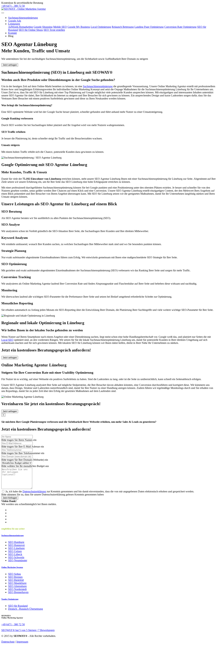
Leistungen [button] (14, 23)
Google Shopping (43, 26)
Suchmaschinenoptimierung (23, 17)
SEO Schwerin (16, 557)
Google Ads (14, 20)
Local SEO (7, 339)
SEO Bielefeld (16, 580)
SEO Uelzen (15, 551)
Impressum (22, 641)
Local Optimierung (101, 26)
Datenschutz (8, 641)
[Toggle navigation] (2, 12)
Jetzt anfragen (10, 65)
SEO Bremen (15, 577)
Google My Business (78, 26)
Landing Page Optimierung (149, 26)
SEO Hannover (16, 545)
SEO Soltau (14, 573)
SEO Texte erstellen (54, 29)
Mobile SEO (60, 26)
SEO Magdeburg (17, 583)
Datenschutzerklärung (34, 491)
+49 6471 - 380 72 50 (13, 5)
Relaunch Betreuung (123, 26)
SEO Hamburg (16, 542)
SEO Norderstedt (17, 589)
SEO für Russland (18, 605)
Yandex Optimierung (9, 599)
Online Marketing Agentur (12, 567)
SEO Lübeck (15, 554)
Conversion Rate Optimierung (180, 26)
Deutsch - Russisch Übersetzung (25, 608)
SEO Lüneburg (16, 548)
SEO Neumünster (17, 560)
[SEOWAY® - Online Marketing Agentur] (23, 8)
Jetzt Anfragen (10, 498)
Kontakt (12, 33)
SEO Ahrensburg (17, 586)
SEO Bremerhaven (18, 592)
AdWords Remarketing (20, 26)
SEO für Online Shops (31, 29)
